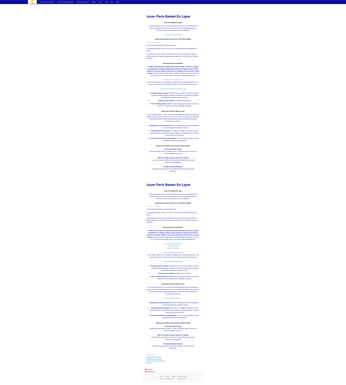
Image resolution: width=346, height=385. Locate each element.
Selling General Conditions (154, 359)
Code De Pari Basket (173, 248)
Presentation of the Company (46, 2)
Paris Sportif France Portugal (173, 35)
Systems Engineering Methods (65, 2)
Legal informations (182, 376)
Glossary (149, 363)
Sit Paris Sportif (173, 246)
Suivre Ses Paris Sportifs (173, 298)
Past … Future (109, 2)
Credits (173, 376)
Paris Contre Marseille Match (173, 244)
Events (117, 2)
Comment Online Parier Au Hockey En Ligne (173, 89)
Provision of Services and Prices (156, 361)
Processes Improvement (82, 2)
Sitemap (167, 376)
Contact (161, 376)
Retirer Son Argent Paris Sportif (173, 261)
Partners (94, 2)
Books (100, 2)
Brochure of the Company (154, 357)
